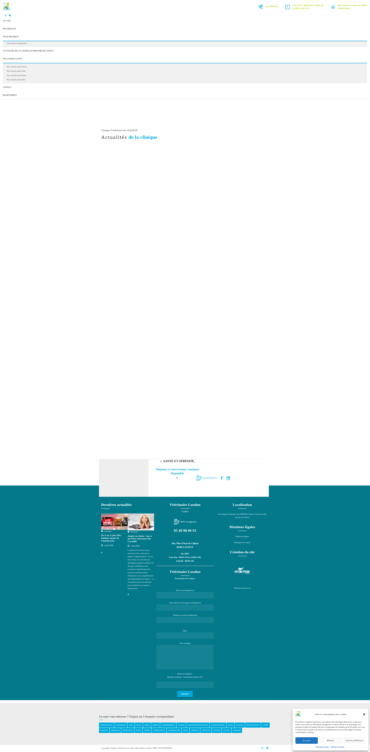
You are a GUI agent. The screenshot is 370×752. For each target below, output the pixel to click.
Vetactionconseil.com (242, 588)
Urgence (195, 730)
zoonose (237, 730)
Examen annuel (218, 725)
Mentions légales (242, 536)
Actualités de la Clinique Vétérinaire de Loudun (28, 51)
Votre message (185, 643)
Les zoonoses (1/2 (229, 269)
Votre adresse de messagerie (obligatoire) (185, 603)
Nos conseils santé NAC (16, 80)
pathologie (128, 730)
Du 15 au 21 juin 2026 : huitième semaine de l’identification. (111, 538)
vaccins (216, 730)
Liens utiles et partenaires (17, 43)
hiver (230, 725)
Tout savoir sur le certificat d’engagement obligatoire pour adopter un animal (125, 350)
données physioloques (198, 725)
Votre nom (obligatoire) (185, 590)
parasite (104, 730)
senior (147, 730)
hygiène (239, 725)
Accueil (7, 21)
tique (185, 730)
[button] (364, 714)
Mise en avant (238, 187)
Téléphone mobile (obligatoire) (185, 615)
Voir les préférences (354, 740)
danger (181, 725)
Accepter (307, 740)
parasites (115, 730)
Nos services (9, 29)
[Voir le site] (242, 571)
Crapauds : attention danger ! (239, 192)
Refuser (330, 740)
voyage (226, 730)
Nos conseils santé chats (16, 71)
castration (121, 725)
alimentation (106, 725)
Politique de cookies (322, 747)
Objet (185, 631)
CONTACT (7, 87)
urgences (206, 730)
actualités (224, 187)
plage (138, 730)
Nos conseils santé (12, 59)
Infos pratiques (11, 37)
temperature (174, 730)
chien (147, 725)
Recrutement (10, 95)
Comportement (168, 725)
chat (131, 725)
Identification (253, 725)
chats (138, 725)
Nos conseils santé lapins (16, 75)
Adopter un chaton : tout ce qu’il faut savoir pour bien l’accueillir (140, 539)
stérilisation (159, 730)
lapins (265, 725)
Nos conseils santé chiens (17, 67)
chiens (155, 725)
